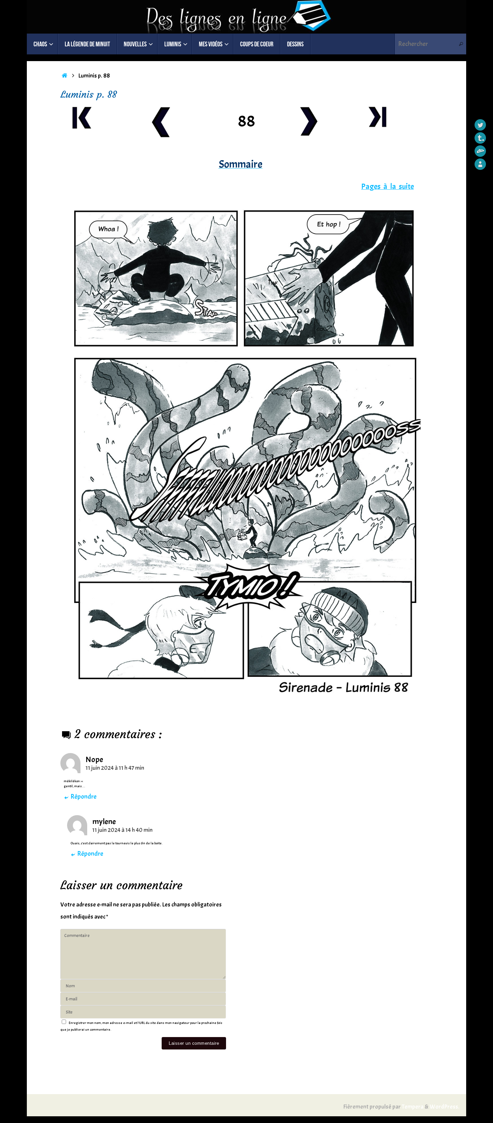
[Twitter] (480, 125)
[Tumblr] (480, 138)
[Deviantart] (480, 151)
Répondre (83, 796)
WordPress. (444, 1107)
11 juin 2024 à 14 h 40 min (122, 830)
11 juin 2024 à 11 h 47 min (115, 768)
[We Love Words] (480, 164)
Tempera (413, 1107)
